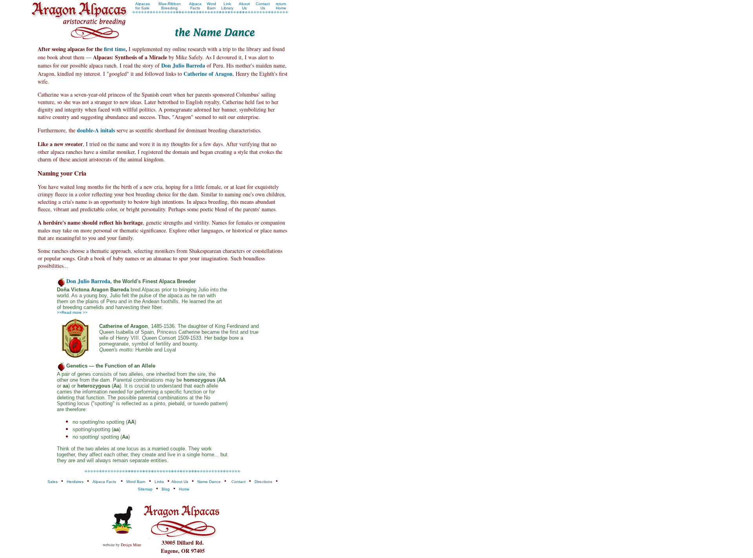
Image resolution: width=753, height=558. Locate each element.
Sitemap (145, 489)
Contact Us (263, 6)
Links (159, 481)
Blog (166, 489)
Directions (263, 481)
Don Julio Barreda (183, 65)
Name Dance (209, 481)
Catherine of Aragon (208, 74)
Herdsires (75, 481)
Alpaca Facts (195, 6)
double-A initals (96, 130)
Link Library (227, 6)
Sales (52, 481)
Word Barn (211, 6)
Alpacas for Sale (142, 6)
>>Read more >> (72, 312)
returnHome (281, 6)
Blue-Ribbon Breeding (169, 6)
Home (184, 489)
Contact (238, 481)
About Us (244, 6)
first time (115, 49)
